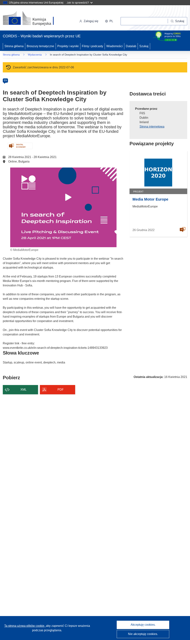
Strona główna (14, 46)
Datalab (131, 46)
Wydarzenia (35, 54)
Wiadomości (114, 46)
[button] (109, 21)
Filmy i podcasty (92, 46)
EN (5, 80)
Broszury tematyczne (40, 46)
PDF (61, 389)
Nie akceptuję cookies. (143, 634)
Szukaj (143, 46)
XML (23, 389)
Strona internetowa (152, 126)
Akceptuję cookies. (143, 624)
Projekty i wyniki (68, 46)
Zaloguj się (91, 21)
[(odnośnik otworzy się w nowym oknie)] (33, 18)
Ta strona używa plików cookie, (25, 625)
